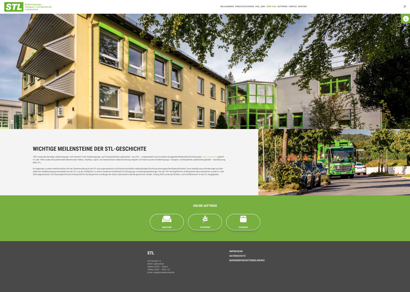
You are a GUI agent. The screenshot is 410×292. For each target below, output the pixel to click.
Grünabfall (205, 227)
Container (243, 227)
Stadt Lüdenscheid (209, 157)
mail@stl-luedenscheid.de (163, 272)
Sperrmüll (166, 227)
